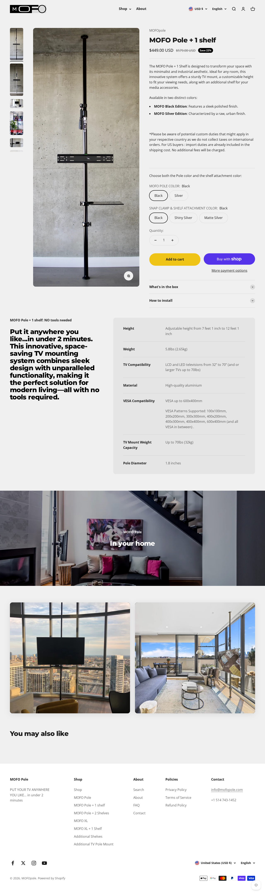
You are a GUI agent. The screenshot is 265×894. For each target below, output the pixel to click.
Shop (123, 8)
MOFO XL (81, 820)
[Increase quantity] (172, 240)
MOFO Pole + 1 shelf (89, 805)
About (141, 8)
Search (138, 789)
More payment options (229, 270)
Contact (139, 813)
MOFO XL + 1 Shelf (88, 828)
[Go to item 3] (16, 104)
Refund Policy (176, 805)
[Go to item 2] (16, 80)
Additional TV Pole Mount (93, 844)
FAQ (136, 805)
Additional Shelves (88, 836)
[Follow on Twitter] (23, 863)
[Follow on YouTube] (44, 863)
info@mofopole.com (227, 789)
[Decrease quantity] (155, 240)
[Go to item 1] (16, 44)
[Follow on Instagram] (34, 863)
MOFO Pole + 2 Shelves (91, 813)
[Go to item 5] (16, 143)
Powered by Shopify (51, 878)
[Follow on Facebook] (13, 863)
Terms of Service (178, 797)
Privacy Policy (176, 789)
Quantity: (156, 230)
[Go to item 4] (16, 123)
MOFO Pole (82, 797)
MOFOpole (157, 30)
